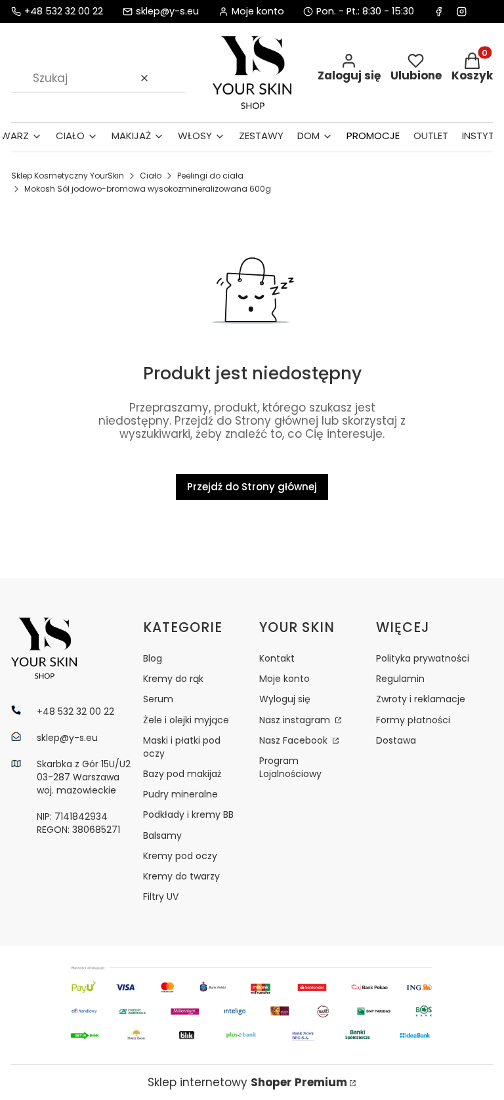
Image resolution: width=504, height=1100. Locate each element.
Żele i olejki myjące (186, 720)
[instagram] (462, 11)
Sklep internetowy (247, 1082)
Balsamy (162, 835)
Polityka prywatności (422, 658)
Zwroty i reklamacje (420, 699)
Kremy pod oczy (180, 855)
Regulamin (400, 678)
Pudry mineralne (180, 794)
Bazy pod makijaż (182, 773)
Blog (152, 658)
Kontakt (277, 658)
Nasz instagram (296, 720)
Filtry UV (160, 896)
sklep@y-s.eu (167, 11)
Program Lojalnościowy (290, 767)
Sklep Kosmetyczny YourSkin (67, 175)
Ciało (150, 175)
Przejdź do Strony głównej (252, 487)
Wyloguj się (284, 699)
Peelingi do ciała (210, 175)
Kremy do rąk (173, 678)
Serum (158, 699)
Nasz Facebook (294, 740)
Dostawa (396, 740)
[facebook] (439, 11)
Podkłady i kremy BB (188, 814)
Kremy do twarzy (181, 876)
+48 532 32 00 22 (63, 11)
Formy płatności (413, 720)
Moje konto (284, 678)
